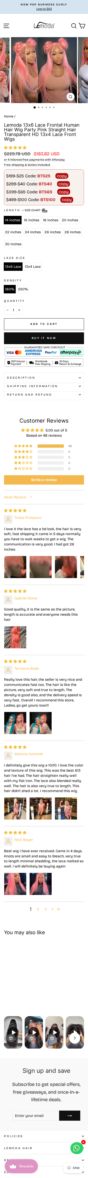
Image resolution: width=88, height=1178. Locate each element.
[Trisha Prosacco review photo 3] (66, 567)
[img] (15, 510)
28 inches (73, 232)
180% (9, 289)
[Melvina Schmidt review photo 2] (40, 808)
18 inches (50, 220)
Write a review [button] (44, 480)
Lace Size (14, 258)
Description (21, 377)
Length (22, 210)
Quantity (14, 301)
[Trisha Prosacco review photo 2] (40, 567)
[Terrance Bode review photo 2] (40, 723)
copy (62, 176)
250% (23, 289)
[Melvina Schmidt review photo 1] (15, 808)
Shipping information (32, 386)
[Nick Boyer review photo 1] (15, 884)
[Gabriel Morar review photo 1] (15, 637)
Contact (13, 1172)
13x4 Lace (33, 266)
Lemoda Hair (18, 1148)
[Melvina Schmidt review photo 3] (66, 808)
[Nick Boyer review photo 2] (40, 884)
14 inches (12, 220)
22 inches (13, 232)
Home (8, 116)
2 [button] (38, 909)
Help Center (18, 1160)
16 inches (31, 220)
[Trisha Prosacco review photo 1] (15, 567)
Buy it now (44, 338)
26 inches (53, 232)
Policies (13, 1136)
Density (13, 280)
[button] (15, 147)
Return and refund (29, 394)
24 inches (33, 232)
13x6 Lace (13, 266)
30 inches (13, 244)
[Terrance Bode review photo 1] (15, 723)
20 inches (70, 220)
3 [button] (46, 909)
